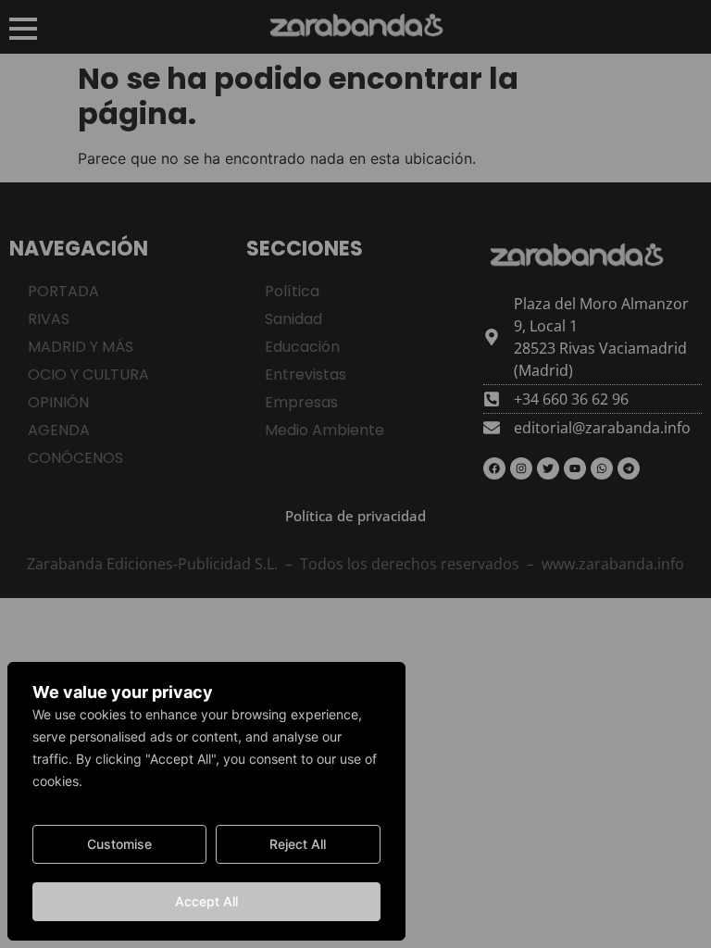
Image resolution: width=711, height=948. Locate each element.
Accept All (206, 901)
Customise (119, 844)
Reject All (297, 844)
